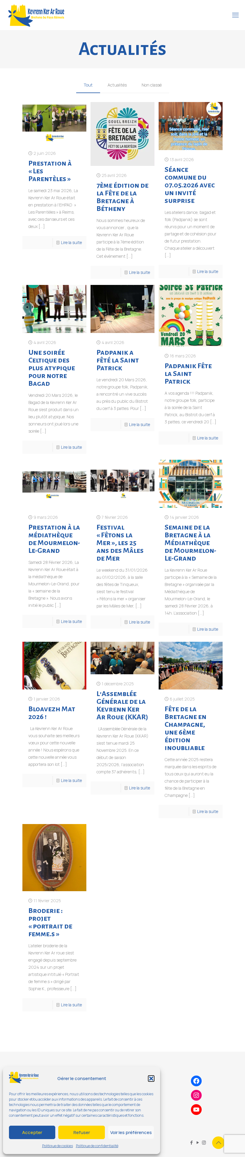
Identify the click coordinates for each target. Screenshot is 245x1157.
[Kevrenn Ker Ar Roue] (36, 15)
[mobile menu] (235, 15)
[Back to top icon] (218, 1142)
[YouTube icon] (197, 1142)
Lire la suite (71, 242)
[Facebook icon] (191, 1142)
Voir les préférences (131, 1132)
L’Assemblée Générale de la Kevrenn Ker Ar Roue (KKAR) (122, 705)
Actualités (117, 85)
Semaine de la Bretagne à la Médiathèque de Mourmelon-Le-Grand (190, 542)
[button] (151, 1079)
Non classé (152, 85)
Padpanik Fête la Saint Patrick (188, 373)
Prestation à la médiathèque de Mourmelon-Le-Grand (54, 538)
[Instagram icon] (204, 1142)
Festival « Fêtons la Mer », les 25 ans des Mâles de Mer (120, 542)
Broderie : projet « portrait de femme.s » (50, 922)
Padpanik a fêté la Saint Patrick (118, 360)
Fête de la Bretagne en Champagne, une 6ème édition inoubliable (185, 728)
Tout (88, 85)
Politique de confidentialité (97, 1145)
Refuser (82, 1132)
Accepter (32, 1132)
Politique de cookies (57, 1145)
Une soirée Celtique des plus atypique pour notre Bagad (51, 367)
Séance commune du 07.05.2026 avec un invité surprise (190, 185)
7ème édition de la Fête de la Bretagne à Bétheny (122, 196)
